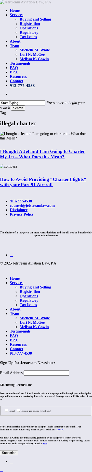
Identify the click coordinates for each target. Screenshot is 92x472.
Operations (29, 296)
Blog (13, 340)
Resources (18, 344)
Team (14, 313)
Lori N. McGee (32, 322)
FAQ (14, 336)
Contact (16, 349)
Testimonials (20, 331)
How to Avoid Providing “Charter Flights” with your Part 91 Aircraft (43, 182)
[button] (1, 470)
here (45, 443)
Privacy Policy (22, 214)
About (15, 309)
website (59, 429)
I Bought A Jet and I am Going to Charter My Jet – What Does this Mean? (42, 154)
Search (18, 108)
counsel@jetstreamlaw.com (32, 205)
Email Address (12, 373)
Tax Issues (28, 305)
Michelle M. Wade (35, 318)
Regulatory (29, 300)
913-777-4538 (21, 201)
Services (16, 283)
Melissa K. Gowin (34, 327)
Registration (30, 291)
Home (15, 278)
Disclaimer (18, 210)
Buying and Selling (35, 287)
